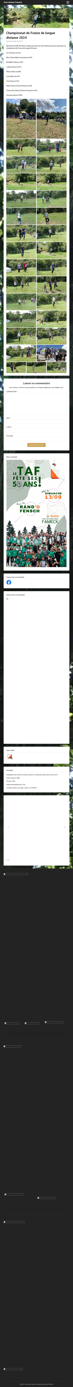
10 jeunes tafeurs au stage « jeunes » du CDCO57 (21, 788)
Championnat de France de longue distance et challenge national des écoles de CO (32, 775)
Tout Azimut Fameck (13, 2)
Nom (8, 418)
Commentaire (11, 391)
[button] (64, 827)
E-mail (9, 427)
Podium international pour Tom (15, 784)
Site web (9, 436)
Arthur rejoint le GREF (13, 778)
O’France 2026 (10, 781)
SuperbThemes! (48, 1384)
